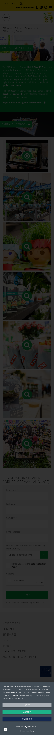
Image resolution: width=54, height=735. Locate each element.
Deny (27, 705)
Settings (27, 719)
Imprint (22, 731)
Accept (27, 712)
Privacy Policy (30, 731)
